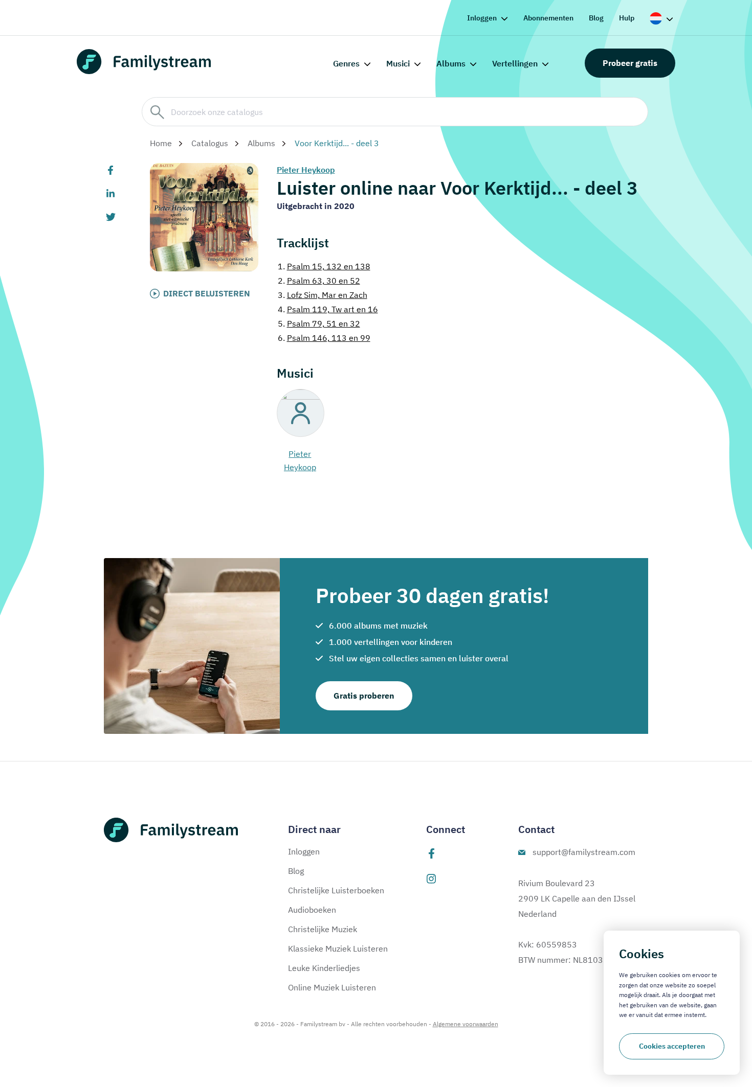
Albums (451, 63)
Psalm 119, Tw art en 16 (328, 309)
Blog (596, 17)
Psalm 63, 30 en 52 (319, 280)
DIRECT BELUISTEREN (206, 293)
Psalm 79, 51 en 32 (319, 323)
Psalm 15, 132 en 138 (324, 266)
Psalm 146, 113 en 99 (324, 338)
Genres (346, 63)
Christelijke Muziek (322, 929)
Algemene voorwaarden (465, 1024)
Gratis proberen (364, 695)
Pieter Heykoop (306, 170)
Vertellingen (515, 63)
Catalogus (209, 143)
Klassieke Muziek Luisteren (338, 948)
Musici (398, 63)
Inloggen (482, 17)
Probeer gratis (630, 63)
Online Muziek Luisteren (332, 987)
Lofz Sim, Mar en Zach (322, 295)
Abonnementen (548, 17)
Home (161, 143)
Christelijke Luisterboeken (336, 890)
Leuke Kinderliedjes (324, 968)
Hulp (626, 17)
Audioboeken (312, 910)
